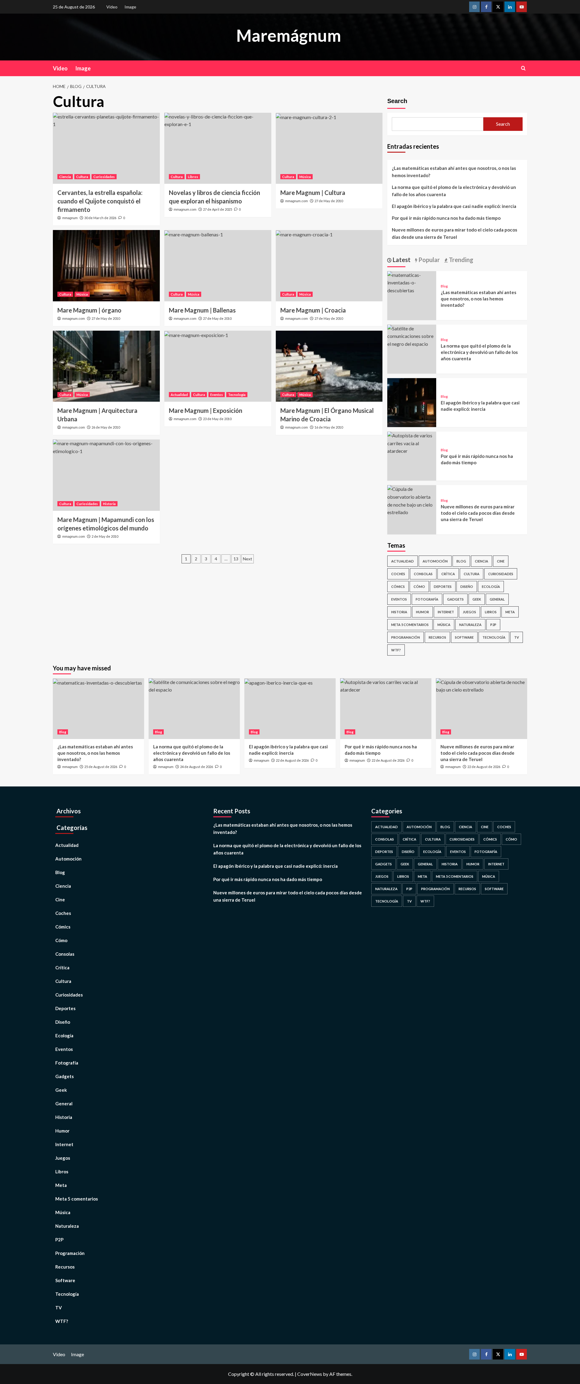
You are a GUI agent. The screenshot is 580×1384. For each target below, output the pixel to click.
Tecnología (237, 395)
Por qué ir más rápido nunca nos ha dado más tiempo (446, 218)
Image (130, 6)
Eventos (216, 395)
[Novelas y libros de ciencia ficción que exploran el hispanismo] (217, 148)
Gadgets (455, 599)
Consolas (423, 574)
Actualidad (179, 395)
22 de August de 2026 (292, 760)
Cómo (419, 586)
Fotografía (427, 599)
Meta (510, 612)
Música (305, 177)
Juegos (469, 612)
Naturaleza (470, 625)
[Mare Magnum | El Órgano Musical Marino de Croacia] (329, 366)
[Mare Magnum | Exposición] (217, 366)
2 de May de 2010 (105, 536)
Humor (422, 612)
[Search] (523, 68)
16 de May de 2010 (328, 427)
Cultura (82, 177)
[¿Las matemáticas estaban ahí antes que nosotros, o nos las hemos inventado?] (411, 282)
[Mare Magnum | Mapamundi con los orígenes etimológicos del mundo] (106, 475)
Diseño (466, 586)
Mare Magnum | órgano (89, 310)
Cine (500, 561)
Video (112, 6)
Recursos (437, 637)
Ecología (491, 586)
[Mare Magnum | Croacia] (329, 265)
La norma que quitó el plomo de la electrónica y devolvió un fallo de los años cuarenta (454, 190)
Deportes (443, 586)
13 (236, 558)
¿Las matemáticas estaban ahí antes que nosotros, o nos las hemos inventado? (454, 171)
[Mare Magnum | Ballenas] (217, 265)
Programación (405, 637)
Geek (476, 599)
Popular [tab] (428, 259)
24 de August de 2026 (196, 767)
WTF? (396, 650)
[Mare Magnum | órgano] (106, 265)
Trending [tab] (460, 259)
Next (247, 558)
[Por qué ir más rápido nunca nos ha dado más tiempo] (411, 443)
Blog (444, 286)
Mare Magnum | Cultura (312, 192)
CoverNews (309, 1374)
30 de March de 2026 (100, 218)
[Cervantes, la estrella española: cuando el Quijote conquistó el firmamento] (106, 148)
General (497, 599)
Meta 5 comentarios (410, 625)
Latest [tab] (401, 259)
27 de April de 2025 (217, 209)
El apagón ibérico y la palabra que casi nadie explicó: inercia (454, 206)
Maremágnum (288, 35)
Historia (109, 504)
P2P (493, 625)
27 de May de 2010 (328, 201)
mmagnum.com (185, 209)
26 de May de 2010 (106, 427)
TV (516, 637)
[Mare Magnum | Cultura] (329, 148)
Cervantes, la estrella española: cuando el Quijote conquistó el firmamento (100, 201)
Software (464, 637)
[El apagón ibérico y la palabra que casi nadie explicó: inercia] (411, 402)
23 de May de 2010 (217, 419)
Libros (193, 177)
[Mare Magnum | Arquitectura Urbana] (106, 366)
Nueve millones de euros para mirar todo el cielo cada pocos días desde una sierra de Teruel (454, 233)
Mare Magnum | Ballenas (202, 310)
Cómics (398, 586)
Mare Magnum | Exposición (205, 410)
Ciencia (65, 177)
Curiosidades (104, 177)
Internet (446, 612)
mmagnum (70, 218)
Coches (398, 574)
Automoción (435, 561)
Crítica (448, 574)
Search (397, 101)
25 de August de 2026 (100, 767)
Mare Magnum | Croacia (313, 310)
